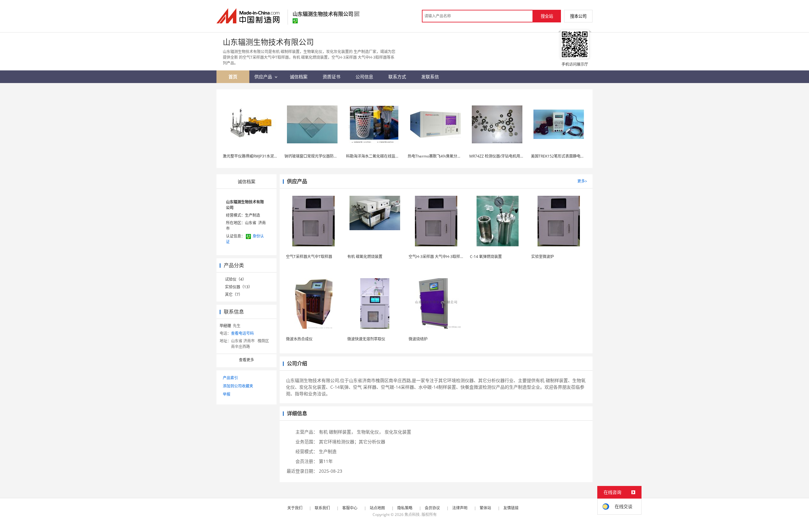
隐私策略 (404, 508)
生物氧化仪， (370, 432)
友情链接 (511, 508)
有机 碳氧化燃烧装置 (364, 256)
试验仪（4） (235, 279)
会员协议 (432, 508)
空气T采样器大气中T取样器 (309, 256)
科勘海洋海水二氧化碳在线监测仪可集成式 (382, 156)
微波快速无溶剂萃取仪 (366, 339)
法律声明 (459, 508)
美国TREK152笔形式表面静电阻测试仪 (563, 156)
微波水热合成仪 (299, 339)
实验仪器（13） (238, 287)
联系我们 (322, 508)
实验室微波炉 (542, 256)
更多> (582, 181)
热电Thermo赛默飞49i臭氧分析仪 (436, 156)
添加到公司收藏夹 (238, 386)
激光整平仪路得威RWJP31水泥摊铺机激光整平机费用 (267, 156)
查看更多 (246, 359)
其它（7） (233, 294)
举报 (226, 394)
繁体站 (485, 508)
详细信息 (297, 413)
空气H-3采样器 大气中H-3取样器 (436, 256)
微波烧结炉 (418, 339)
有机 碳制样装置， (337, 432)
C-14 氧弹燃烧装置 (486, 256)
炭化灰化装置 (398, 432)
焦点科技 (412, 514)
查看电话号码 (242, 333)
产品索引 (230, 377)
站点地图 (377, 508)
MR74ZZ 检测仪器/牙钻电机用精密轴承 (502, 156)
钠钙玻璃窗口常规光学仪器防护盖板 (314, 156)
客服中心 (349, 508)
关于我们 (294, 508)
